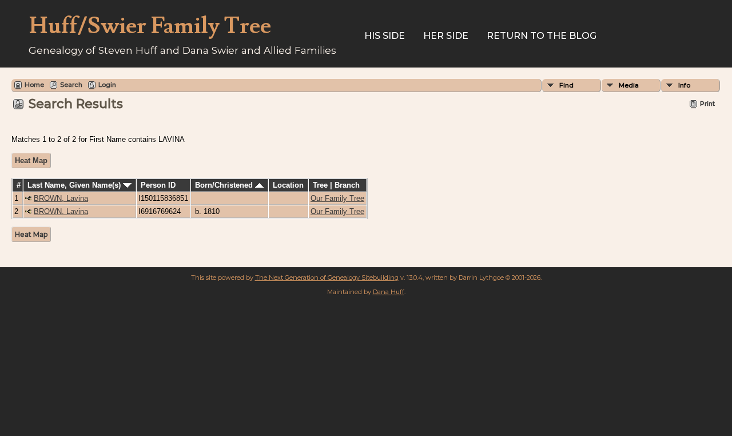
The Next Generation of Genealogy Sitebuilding (327, 278)
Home (34, 85)
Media (629, 85)
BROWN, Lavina (61, 198)
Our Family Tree (337, 198)
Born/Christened (225, 185)
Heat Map (31, 160)
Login (107, 85)
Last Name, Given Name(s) (75, 185)
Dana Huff (388, 292)
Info (684, 85)
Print (707, 104)
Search (71, 85)
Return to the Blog (541, 35)
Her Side (445, 35)
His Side (384, 35)
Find (566, 85)
